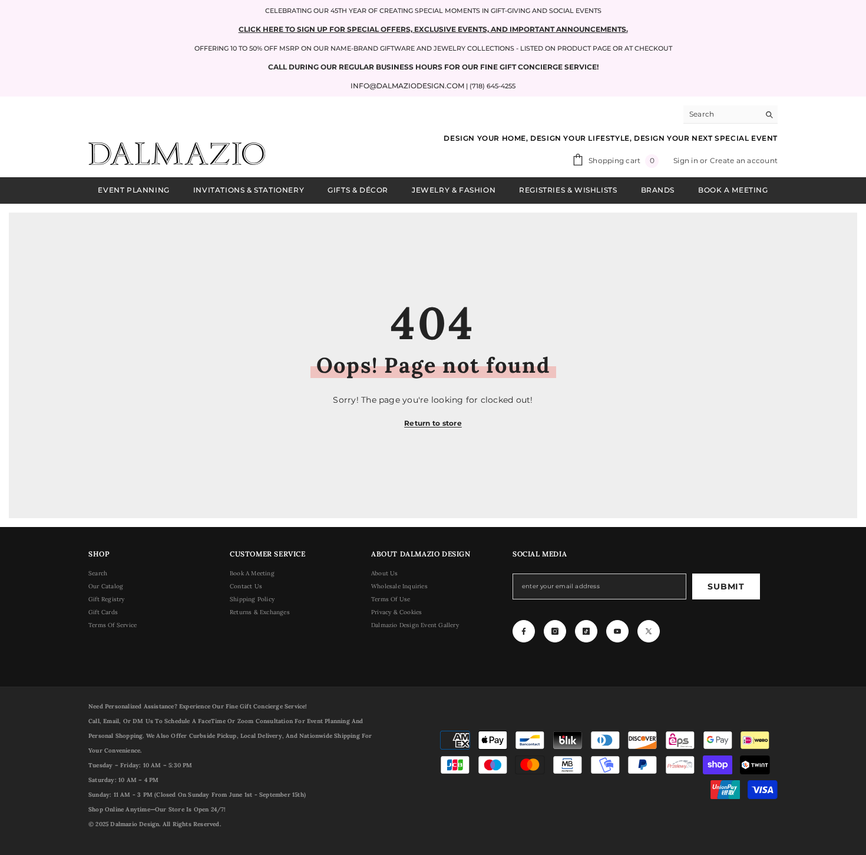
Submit (726, 586)
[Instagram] (555, 631)
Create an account (744, 160)
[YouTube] (617, 631)
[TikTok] (586, 631)
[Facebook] (524, 631)
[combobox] (721, 114)
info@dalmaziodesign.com (407, 85)
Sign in (686, 160)
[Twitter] (648, 631)
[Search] (730, 114)
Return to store (433, 423)
